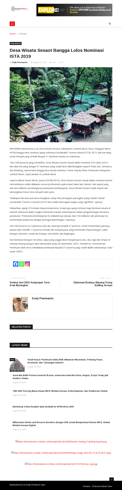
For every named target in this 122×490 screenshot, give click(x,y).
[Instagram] (27, 264)
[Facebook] (15, 264)
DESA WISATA (15, 43)
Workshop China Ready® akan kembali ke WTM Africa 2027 (43, 406)
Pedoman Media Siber (102, 486)
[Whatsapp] (21, 264)
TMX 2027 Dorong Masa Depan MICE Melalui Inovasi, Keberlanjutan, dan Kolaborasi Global (60, 391)
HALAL (12, 359)
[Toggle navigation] (12, 24)
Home (13, 33)
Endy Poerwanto (20, 62)
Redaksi (86, 486)
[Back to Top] (111, 479)
